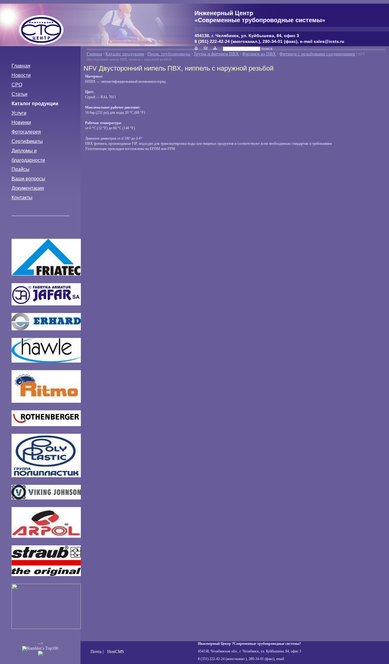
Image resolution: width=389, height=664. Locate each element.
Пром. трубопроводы (168, 53)
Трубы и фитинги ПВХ (216, 53)
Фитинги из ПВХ (259, 53)
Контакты (22, 197)
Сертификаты (27, 141)
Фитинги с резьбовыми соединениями (317, 53)
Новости (21, 75)
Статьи (19, 94)
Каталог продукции (35, 103)
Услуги (19, 113)
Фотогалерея (26, 131)
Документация (28, 188)
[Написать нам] (205, 48)
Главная (21, 65)
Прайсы (20, 169)
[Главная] (42, 31)
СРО (17, 84)
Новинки (21, 122)
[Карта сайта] (215, 48)
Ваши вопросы (28, 178)
